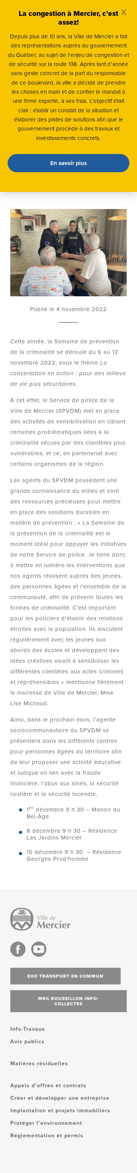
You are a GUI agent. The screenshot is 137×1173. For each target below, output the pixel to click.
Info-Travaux (27, 1029)
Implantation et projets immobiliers (60, 1110)
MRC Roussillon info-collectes (68, 1001)
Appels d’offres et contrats (48, 1085)
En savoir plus (68, 163)
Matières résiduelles (39, 1063)
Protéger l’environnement (46, 1123)
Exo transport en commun (65, 976)
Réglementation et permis (46, 1135)
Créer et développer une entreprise (60, 1098)
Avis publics (27, 1041)
